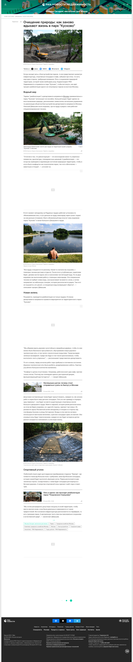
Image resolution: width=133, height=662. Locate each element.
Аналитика (44, 627)
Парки (52, 523)
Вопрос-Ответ (80, 627)
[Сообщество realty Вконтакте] (70, 621)
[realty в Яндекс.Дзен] (63, 621)
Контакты (91, 630)
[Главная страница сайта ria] (53, 4)
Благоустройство (63, 526)
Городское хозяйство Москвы (65, 523)
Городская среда (76, 526)
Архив (98, 630)
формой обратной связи (95, 641)
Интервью (52, 627)
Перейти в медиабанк (48, 64)
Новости (36, 627)
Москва (53, 526)
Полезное (60, 627)
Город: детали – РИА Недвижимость (56, 529)
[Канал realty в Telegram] (77, 621)
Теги (97, 627)
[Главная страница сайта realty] (66, 4)
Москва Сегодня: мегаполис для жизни (36, 523)
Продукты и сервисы (58, 630)
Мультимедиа (90, 627)
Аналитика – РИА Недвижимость (34, 529)
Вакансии (7, 639)
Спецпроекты (37, 630)
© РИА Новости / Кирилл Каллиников (33, 64)
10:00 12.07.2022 (9, 16)
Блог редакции (81, 630)
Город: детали (69, 627)
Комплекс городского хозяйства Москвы (37, 526)
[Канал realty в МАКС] (55, 621)
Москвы (66, 96)
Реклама (46, 630)
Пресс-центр (70, 630)
